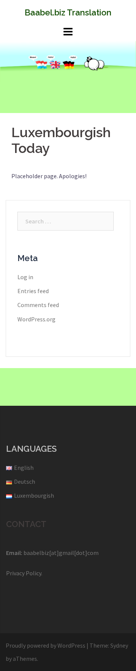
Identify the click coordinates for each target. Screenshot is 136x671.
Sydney (119, 645)
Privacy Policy (23, 573)
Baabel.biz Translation (68, 12)
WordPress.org (36, 319)
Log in (25, 277)
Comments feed (38, 305)
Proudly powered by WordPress (45, 645)
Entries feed (33, 291)
